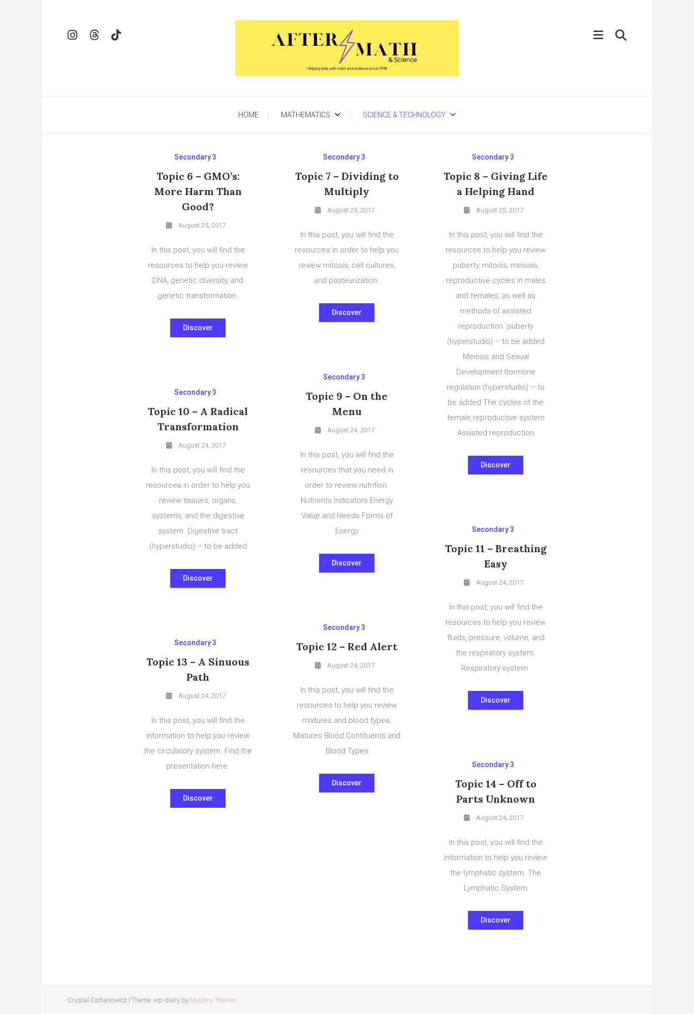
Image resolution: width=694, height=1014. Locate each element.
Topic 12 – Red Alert (346, 646)
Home (248, 115)
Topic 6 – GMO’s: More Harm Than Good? (198, 191)
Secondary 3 (195, 157)
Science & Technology (404, 115)
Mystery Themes (213, 1000)
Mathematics (305, 115)
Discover (198, 328)
